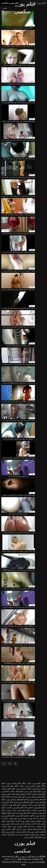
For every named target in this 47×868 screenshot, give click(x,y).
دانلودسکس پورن (8, 816)
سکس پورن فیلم (8, 821)
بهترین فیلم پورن (39, 783)
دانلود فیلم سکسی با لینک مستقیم (33, 794)
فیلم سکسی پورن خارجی (26, 829)
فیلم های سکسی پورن (33, 837)
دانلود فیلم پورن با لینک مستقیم (34, 805)
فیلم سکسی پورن (19, 826)
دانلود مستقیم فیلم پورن (25, 816)
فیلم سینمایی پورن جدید (25, 834)
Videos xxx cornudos (30, 859)
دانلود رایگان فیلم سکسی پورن (19, 783)
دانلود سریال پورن (39, 789)
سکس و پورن (36, 821)
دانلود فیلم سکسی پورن (11, 794)
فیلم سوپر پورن (8, 824)
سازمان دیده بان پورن (37, 818)
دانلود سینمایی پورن (23, 789)
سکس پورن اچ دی (23, 821)
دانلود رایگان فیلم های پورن (13, 786)
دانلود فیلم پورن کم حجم (22, 813)
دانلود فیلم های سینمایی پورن (17, 799)
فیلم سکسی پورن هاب (34, 832)
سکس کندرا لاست (38, 824)
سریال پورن (23, 818)
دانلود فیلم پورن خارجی (15, 807)
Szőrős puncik (8, 862)
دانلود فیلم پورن (8, 802)
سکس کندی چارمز (22, 824)
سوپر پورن (13, 818)
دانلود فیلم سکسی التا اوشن (13, 791)
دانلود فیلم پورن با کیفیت (11, 805)
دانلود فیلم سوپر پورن (32, 791)
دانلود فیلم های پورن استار (24, 802)
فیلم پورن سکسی (28, 862)
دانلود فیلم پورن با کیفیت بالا (35, 807)
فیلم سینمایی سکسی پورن (15, 832)
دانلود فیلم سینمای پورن (36, 797)
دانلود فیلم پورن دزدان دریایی (18, 810)
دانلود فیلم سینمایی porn (16, 797)
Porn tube (6, 857)
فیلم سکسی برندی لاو (37, 826)
